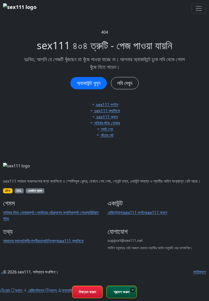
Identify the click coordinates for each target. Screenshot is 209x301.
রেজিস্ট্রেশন (115, 212)
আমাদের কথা (11, 241)
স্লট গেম (34, 212)
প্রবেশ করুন (121, 291)
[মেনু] (199, 8)
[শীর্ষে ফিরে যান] (2, 273)
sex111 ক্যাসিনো (71, 241)
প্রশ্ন (54, 241)
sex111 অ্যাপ (156, 212)
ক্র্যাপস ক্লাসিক (63, 212)
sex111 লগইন (134, 212)
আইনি (46, 241)
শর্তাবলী (24, 241)
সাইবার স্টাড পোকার (16, 212)
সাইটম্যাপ (199, 272)
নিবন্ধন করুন (87, 291)
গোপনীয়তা (36, 241)
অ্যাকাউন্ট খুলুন (88, 83)
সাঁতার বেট (46, 212)
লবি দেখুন (124, 83)
